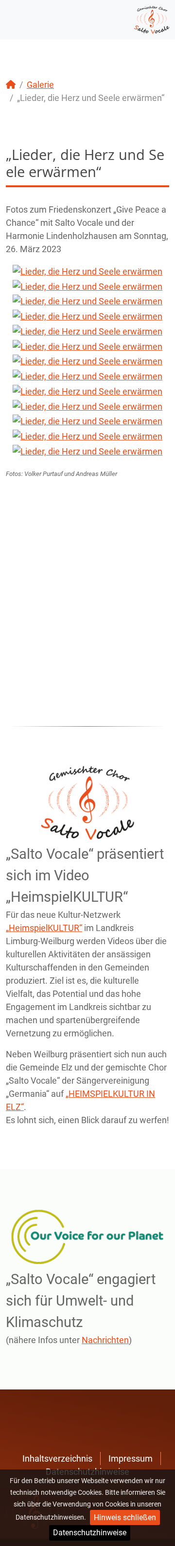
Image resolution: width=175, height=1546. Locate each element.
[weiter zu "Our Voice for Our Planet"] (87, 1237)
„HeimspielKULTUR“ (44, 928)
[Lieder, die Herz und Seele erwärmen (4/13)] (87, 316)
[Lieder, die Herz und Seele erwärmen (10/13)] (87, 406)
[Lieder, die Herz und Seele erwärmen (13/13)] (87, 451)
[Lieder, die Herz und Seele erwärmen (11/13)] (87, 421)
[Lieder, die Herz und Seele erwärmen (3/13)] (87, 301)
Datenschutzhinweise (89, 1532)
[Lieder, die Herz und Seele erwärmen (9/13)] (87, 391)
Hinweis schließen (125, 1517)
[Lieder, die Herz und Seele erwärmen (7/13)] (87, 361)
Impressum (130, 1458)
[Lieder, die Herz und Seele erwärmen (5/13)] (87, 331)
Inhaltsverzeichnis (57, 1458)
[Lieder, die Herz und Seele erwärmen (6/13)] (87, 346)
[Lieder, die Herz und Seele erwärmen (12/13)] (87, 436)
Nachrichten (105, 1340)
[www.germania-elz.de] (151, 19)
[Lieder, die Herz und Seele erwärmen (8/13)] (87, 376)
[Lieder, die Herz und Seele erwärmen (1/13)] (87, 271)
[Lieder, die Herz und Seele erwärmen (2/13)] (87, 286)
